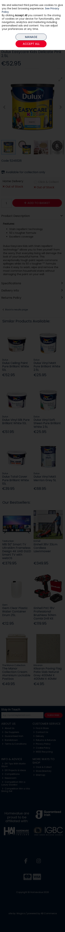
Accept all (31, 44)
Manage (31, 37)
